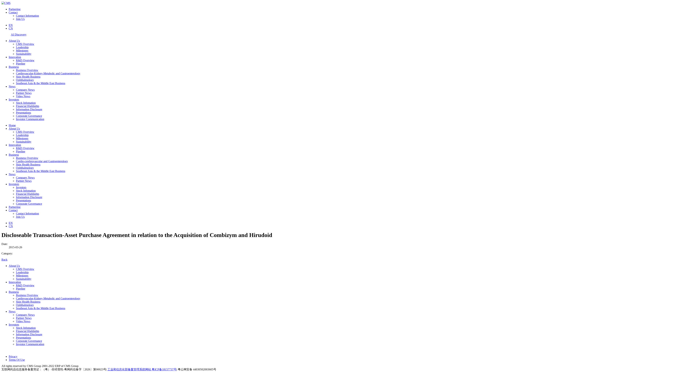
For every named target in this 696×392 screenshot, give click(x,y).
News (12, 86)
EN (11, 25)
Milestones (22, 50)
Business (14, 66)
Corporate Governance (29, 115)
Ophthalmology (25, 79)
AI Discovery (18, 34)
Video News (23, 96)
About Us (14, 40)
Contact (13, 12)
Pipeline (20, 63)
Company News (25, 89)
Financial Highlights (27, 106)
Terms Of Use (17, 359)
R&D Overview (25, 60)
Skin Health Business (28, 76)
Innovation (15, 57)
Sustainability (23, 53)
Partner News (24, 93)
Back (4, 259)
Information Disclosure (29, 109)
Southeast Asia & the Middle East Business (40, 83)
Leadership (22, 47)
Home (12, 125)
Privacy (13, 356)
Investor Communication (30, 119)
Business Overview (27, 70)
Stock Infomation (26, 102)
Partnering (14, 9)
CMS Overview (25, 44)
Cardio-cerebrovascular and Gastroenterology (42, 161)
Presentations (23, 112)
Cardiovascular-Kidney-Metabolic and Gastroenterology (48, 73)
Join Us (20, 19)
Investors (14, 99)
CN (11, 28)
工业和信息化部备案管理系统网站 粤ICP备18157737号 (142, 369)
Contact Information (27, 15)
